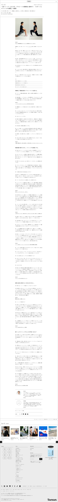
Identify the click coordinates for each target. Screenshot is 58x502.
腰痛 (26, 295)
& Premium (18, 489)
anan (1, 489)
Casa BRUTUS (7, 489)
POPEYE (28, 489)
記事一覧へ (24, 397)
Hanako (16, 489)
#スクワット (16, 410)
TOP (34, 419)
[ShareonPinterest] (27, 414)
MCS (30, 489)
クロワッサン (10, 489)
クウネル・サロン (24, 489)
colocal (21, 489)
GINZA (13, 489)
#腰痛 (23, 410)
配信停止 (40, 462)
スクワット (21, 251)
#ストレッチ (20, 410)
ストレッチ (30, 46)
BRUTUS (4, 489)
